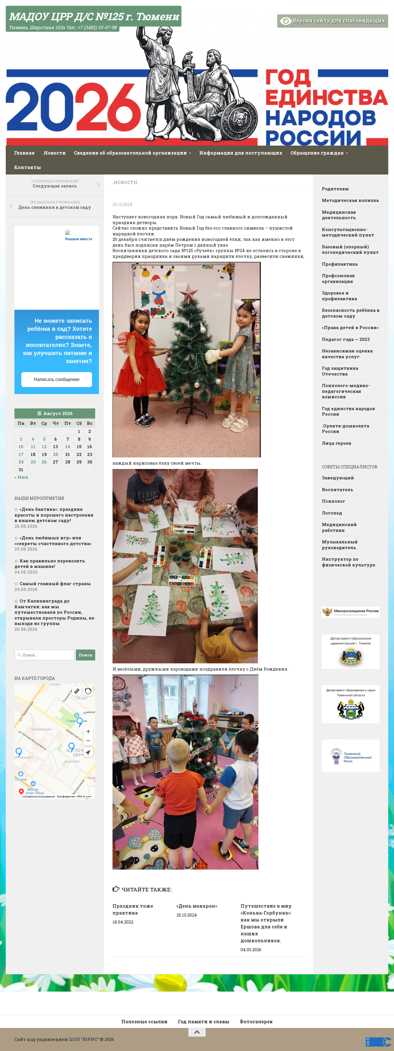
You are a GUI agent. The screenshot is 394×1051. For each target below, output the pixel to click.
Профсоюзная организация (338, 278)
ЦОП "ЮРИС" (84, 1039)
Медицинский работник (339, 527)
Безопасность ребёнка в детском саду (351, 313)
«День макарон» (197, 906)
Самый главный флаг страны (55, 583)
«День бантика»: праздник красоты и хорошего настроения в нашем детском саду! (53, 514)
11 (33, 446)
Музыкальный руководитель (340, 544)
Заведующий (338, 478)
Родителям (335, 189)
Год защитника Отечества (340, 371)
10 (20, 446)
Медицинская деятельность (339, 215)
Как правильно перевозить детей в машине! (49, 563)
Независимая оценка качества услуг (347, 353)
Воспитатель (337, 489)
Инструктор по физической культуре (348, 562)
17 (21, 454)
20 (55, 454)
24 (21, 462)
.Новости (54, 153)
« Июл (21, 477)
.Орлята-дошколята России (345, 428)
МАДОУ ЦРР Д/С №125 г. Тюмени (94, 16)
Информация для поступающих (240, 153)
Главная (24, 153)
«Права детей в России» (350, 327)
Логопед (332, 513)
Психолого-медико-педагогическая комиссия (346, 390)
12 (44, 446)
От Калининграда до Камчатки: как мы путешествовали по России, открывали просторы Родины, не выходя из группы (54, 612)
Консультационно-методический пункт (348, 232)
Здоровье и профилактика (339, 295)
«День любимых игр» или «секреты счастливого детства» (52, 540)
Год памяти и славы (203, 1021)
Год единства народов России (348, 411)
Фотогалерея (256, 1021)
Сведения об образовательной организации (130, 153)
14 (67, 446)
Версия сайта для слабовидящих (338, 20)
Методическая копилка (350, 200)
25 (33, 462)
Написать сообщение (57, 379)
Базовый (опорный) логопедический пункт (350, 249)
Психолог (333, 501)
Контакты (27, 167)
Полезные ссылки (144, 1021)
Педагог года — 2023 (346, 339)
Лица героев (336, 443)
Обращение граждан (317, 153)
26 (44, 462)
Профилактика (340, 264)
